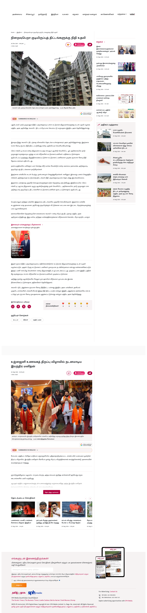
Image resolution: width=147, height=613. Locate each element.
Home (12, 32)
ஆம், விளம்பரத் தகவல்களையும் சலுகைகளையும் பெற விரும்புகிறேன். (37, 580)
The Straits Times (18, 600)
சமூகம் (75, 14)
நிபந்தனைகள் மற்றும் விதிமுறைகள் (37, 606)
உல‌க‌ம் (65, 14)
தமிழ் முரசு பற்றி (17, 606)
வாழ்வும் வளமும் (90, 14)
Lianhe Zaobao (44, 600)
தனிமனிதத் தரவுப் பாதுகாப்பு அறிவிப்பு (38, 576)
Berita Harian (54, 600)
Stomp (73, 600)
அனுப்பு (19, 585)
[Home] (35, 592)
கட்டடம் (15, 320)
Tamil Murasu (65, 600)
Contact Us (113, 591)
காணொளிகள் (107, 14)
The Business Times (31, 600)
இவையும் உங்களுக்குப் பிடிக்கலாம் (26, 224)
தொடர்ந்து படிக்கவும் (51, 492)
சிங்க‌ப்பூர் (30, 14)
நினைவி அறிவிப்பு (89, 606)
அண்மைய (17, 14)
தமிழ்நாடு (42, 14)
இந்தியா (54, 14)
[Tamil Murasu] (19, 592)
